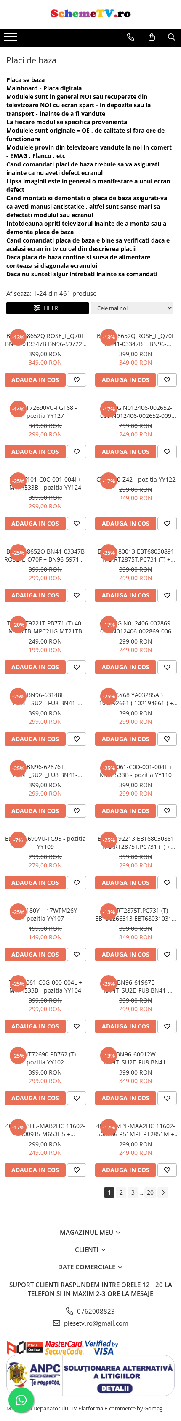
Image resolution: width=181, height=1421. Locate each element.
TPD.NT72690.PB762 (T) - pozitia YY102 (45, 1058)
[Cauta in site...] (171, 37)
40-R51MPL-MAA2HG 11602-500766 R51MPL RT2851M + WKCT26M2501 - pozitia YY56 (136, 1130)
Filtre (50, 308)
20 (150, 1192)
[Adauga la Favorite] (76, 380)
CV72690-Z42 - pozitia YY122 (136, 479)
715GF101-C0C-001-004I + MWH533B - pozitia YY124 (45, 483)
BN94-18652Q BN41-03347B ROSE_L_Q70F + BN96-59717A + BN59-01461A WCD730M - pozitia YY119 (45, 555)
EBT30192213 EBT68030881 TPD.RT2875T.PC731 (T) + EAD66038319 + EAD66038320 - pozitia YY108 (135, 843)
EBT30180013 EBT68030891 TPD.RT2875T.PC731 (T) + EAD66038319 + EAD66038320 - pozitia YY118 (135, 555)
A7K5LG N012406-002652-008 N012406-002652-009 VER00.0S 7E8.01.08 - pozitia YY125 (135, 412)
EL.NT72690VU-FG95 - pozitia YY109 (45, 843)
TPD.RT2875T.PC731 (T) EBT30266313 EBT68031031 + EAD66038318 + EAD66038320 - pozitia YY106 (136, 914)
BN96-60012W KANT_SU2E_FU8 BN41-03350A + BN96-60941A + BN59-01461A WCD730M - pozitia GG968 (136, 1058)
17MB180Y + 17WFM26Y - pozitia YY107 (45, 914)
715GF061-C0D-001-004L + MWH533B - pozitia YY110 (136, 771)
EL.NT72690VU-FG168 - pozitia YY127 (45, 412)
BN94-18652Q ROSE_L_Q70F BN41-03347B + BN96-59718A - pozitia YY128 (136, 340)
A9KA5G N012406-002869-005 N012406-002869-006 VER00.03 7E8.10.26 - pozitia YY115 (135, 627)
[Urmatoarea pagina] (162, 1192)
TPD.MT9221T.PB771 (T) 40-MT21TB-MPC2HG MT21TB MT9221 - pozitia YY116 (45, 627)
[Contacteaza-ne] (130, 37)
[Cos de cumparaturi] (152, 37)
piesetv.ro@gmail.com (95, 1323)
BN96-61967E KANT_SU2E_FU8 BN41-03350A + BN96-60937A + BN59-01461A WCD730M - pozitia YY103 (136, 986)
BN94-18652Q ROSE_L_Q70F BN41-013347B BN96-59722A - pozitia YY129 (45, 340)
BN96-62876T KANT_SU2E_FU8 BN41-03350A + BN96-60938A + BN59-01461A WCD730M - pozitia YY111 (45, 771)
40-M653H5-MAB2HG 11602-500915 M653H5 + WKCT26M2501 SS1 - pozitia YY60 (45, 1130)
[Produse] (11, 39)
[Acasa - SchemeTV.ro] (90, 14)
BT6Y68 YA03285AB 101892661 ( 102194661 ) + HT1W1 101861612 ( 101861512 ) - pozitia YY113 (136, 699)
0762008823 (95, 1311)
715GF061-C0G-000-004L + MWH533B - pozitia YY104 (45, 986)
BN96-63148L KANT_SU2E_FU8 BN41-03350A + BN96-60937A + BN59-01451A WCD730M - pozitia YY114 (45, 699)
